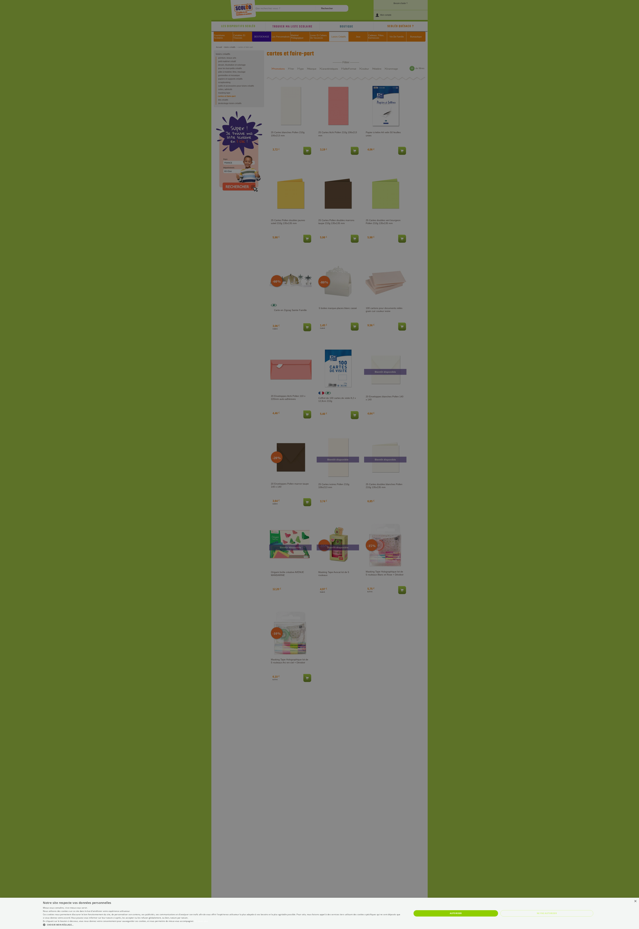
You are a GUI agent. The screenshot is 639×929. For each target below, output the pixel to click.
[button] (222, 925)
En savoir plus (201, 921)
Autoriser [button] (456, 913)
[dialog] (319, 913)
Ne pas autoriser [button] (547, 913)
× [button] (635, 901)
